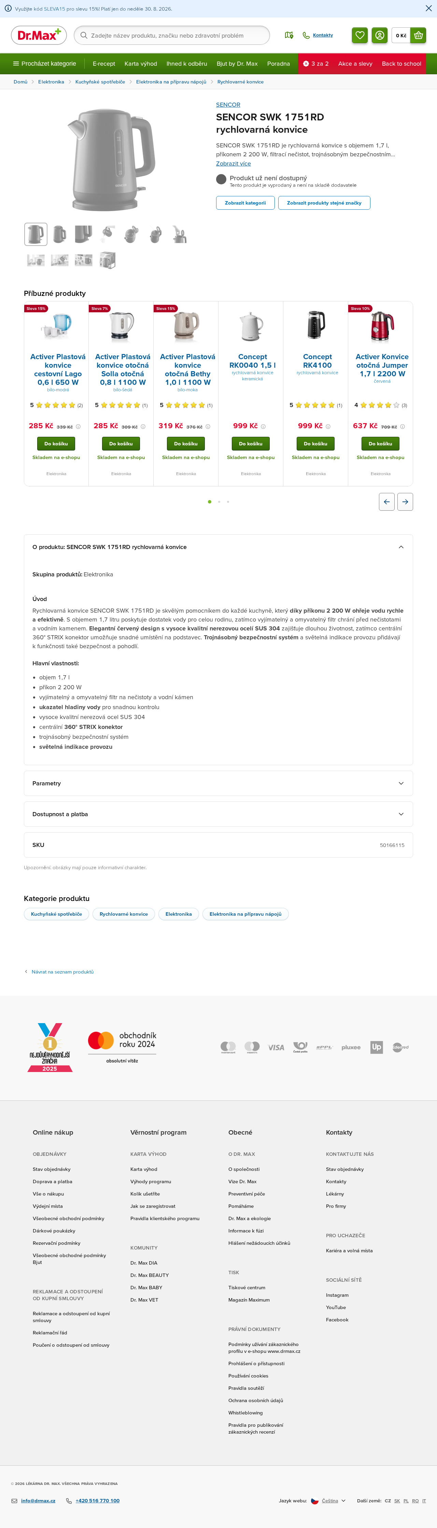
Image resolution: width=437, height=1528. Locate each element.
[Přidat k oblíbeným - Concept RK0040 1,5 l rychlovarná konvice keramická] (275, 309)
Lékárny (335, 1194)
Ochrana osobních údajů (255, 1400)
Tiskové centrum (246, 1287)
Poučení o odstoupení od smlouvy (71, 1345)
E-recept (104, 63)
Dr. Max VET (144, 1300)
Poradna (278, 63)
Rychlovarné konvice (124, 914)
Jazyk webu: (293, 1500)
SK (397, 1500)
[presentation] (56, 326)
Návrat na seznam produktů (63, 972)
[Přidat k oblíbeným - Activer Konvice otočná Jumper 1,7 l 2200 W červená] (405, 309)
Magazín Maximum (249, 1300)
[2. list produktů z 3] (219, 501)
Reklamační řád (50, 1332)
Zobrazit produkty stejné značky (324, 203)
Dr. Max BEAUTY (149, 1275)
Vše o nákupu (48, 1194)
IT (424, 1500)
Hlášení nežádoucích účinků (259, 1243)
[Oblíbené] (360, 35)
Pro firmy (336, 1206)
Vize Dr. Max (242, 1181)
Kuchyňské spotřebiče (56, 914)
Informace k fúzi (246, 1230)
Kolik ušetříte (145, 1194)
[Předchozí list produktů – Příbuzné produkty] (387, 502)
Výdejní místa (48, 1206)
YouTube (336, 1307)
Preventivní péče (246, 1194)
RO (415, 1500)
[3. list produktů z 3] (228, 501)
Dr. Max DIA (143, 1263)
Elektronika (179, 914)
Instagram (337, 1295)
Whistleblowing (245, 1412)
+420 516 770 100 (97, 1500)
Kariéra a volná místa (349, 1250)
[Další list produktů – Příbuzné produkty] (405, 502)
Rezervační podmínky (56, 1243)
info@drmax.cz (38, 1500)
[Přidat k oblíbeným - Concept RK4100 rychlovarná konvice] (340, 309)
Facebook (337, 1319)
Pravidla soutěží (246, 1388)
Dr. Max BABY (146, 1287)
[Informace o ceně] (78, 426)
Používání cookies (248, 1376)
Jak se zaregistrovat (152, 1206)
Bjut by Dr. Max (237, 63)
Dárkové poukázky (54, 1230)
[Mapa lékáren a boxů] (289, 35)
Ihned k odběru (187, 63)
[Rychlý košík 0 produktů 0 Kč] (418, 35)
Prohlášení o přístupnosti (256, 1363)
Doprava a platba (52, 1181)
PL (406, 1500)
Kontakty (336, 1181)
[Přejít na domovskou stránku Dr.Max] (39, 35)
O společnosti (243, 1169)
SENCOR (228, 104)
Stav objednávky (51, 1169)
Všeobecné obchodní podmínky (68, 1218)
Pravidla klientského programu (164, 1218)
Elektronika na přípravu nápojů (246, 914)
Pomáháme (241, 1206)
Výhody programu (150, 1181)
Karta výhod (141, 63)
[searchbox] (172, 35)
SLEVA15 (54, 9)
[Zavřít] (429, 8)
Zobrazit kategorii (245, 203)
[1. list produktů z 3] (210, 502)
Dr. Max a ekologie (249, 1218)
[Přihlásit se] (379, 35)
